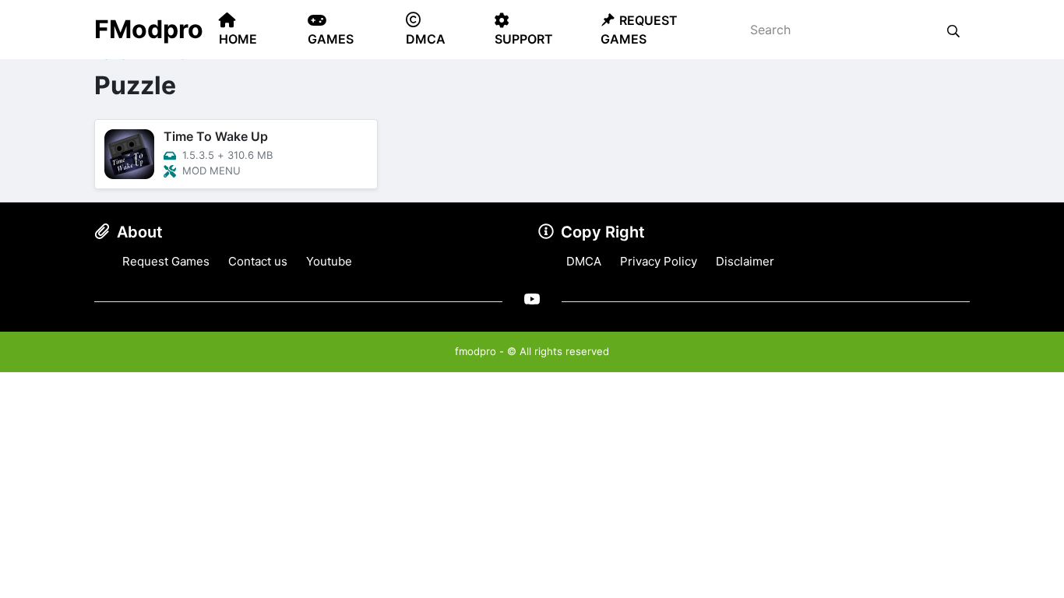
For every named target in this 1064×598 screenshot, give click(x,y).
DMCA (583, 261)
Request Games (166, 261)
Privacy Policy (658, 261)
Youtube (329, 261)
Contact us (257, 261)
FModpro (148, 29)
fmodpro (475, 351)
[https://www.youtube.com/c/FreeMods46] (532, 299)
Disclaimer (745, 261)
